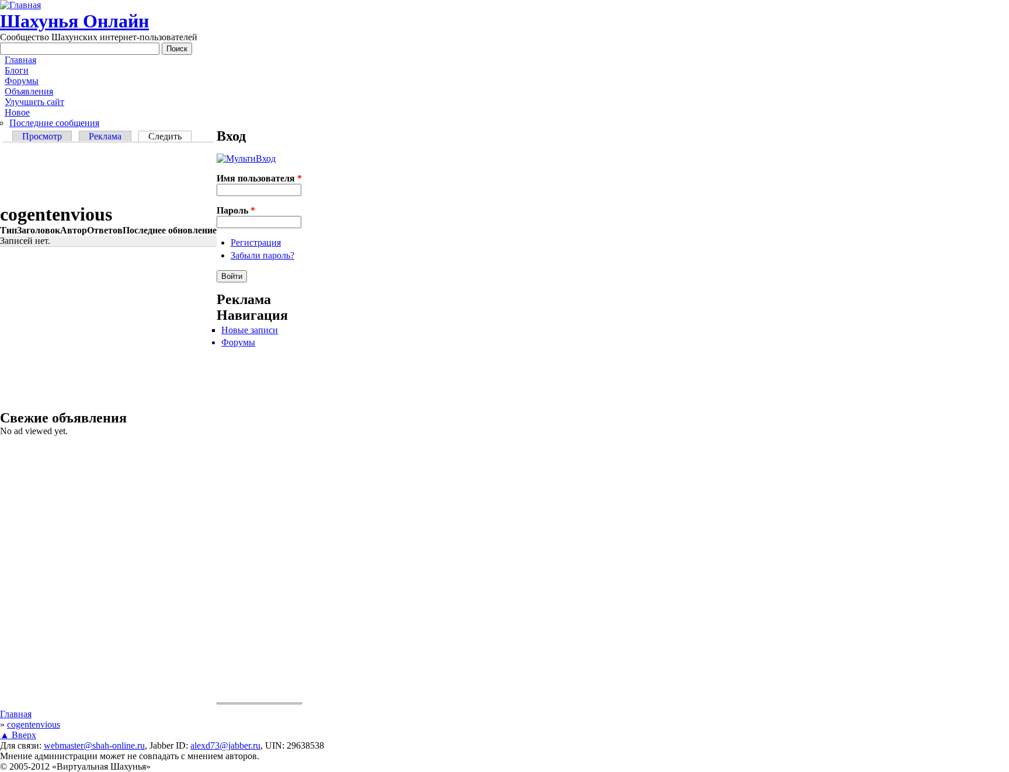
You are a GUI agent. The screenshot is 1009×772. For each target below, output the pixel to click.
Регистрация (256, 242)
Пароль (236, 210)
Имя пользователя (259, 178)
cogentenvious (33, 724)
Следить (170, 136)
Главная (20, 60)
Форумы (22, 81)
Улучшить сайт (34, 102)
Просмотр (42, 136)
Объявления (29, 91)
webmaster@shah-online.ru (94, 745)
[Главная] (20, 5)
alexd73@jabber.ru (225, 745)
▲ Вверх (18, 735)
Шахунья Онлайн (74, 21)
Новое (17, 112)
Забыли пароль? (262, 255)
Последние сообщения (54, 123)
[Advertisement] (108, 174)
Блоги (17, 70)
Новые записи (249, 330)
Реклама (105, 136)
